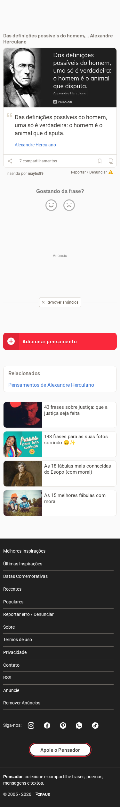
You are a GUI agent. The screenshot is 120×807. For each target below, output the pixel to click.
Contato (11, 665)
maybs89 (36, 173)
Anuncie (11, 690)
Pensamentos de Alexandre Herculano (51, 385)
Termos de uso (17, 639)
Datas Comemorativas (25, 576)
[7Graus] (43, 794)
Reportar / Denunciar (89, 172)
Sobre (9, 627)
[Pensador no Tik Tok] (95, 725)
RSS (7, 677)
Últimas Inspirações (22, 563)
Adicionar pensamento (49, 341)
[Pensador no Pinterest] (63, 725)
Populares (13, 601)
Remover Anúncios (21, 702)
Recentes (12, 589)
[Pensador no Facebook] (47, 725)
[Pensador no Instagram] (31, 725)
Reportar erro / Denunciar (28, 614)
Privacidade (15, 652)
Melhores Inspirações (24, 551)
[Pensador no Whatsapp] (79, 725)
